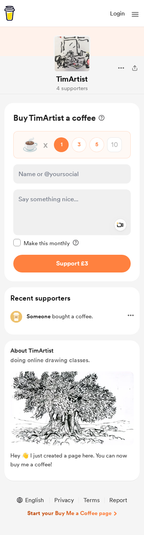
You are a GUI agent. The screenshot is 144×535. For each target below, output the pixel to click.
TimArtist (72, 79)
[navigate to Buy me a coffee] (9, 13)
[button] (135, 14)
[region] (72, 192)
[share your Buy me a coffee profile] (134, 68)
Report (118, 500)
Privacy (64, 500)
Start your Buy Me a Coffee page (69, 513)
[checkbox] (41, 243)
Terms (91, 500)
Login (117, 13)
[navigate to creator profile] (72, 53)
